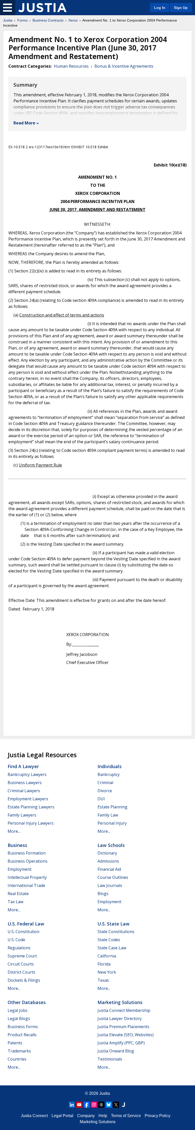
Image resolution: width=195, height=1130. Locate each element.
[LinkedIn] (72, 1105)
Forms (22, 20)
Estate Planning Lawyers (31, 807)
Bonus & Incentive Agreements (123, 66)
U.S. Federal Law (26, 924)
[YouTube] (79, 1105)
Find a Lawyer (23, 766)
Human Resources (71, 66)
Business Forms (23, 1026)
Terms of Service (126, 1116)
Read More (24, 123)
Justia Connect (34, 1116)
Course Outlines (113, 877)
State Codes (109, 939)
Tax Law (15, 901)
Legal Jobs (17, 1010)
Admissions (108, 861)
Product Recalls (22, 1035)
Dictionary (107, 853)
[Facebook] (87, 1105)
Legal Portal (62, 1116)
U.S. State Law (113, 924)
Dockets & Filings (24, 980)
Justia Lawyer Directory (120, 1018)
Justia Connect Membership (124, 1010)
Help (103, 1116)
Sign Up (181, 8)
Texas (103, 980)
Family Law (108, 815)
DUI (101, 799)
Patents (15, 1043)
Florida (104, 964)
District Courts (21, 972)
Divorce (105, 790)
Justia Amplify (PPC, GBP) (121, 1043)
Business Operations (27, 861)
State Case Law (112, 948)
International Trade (26, 885)
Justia (7, 20)
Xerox (73, 20)
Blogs (103, 893)
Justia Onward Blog (116, 1051)
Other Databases (27, 1002)
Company (86, 1116)
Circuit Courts (21, 964)
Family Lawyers (22, 815)
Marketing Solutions (120, 1002)
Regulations (19, 948)
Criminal (105, 782)
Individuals (110, 766)
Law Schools (111, 845)
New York (107, 972)
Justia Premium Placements (123, 1026)
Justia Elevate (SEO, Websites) (126, 1035)
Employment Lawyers (28, 799)
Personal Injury (112, 823)
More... (14, 831)
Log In (159, 8)
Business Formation (27, 853)
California (107, 956)
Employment (19, 869)
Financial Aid (109, 869)
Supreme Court (22, 956)
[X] (116, 1105)
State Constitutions (116, 931)
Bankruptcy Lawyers (27, 774)
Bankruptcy (109, 774)
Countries (17, 1059)
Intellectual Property (27, 877)
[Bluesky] (109, 1105)
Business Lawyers (25, 782)
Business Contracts (47, 20)
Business (17, 845)
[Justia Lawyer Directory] (123, 1105)
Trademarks (19, 1051)
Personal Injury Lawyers (31, 823)
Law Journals (110, 885)
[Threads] (101, 1105)
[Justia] (42, 7)
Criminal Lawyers (24, 790)
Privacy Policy (157, 1116)
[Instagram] (94, 1105)
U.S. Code (16, 939)
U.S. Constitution (23, 931)
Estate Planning (112, 807)
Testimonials (110, 1059)
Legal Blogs (19, 1018)
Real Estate (18, 893)
